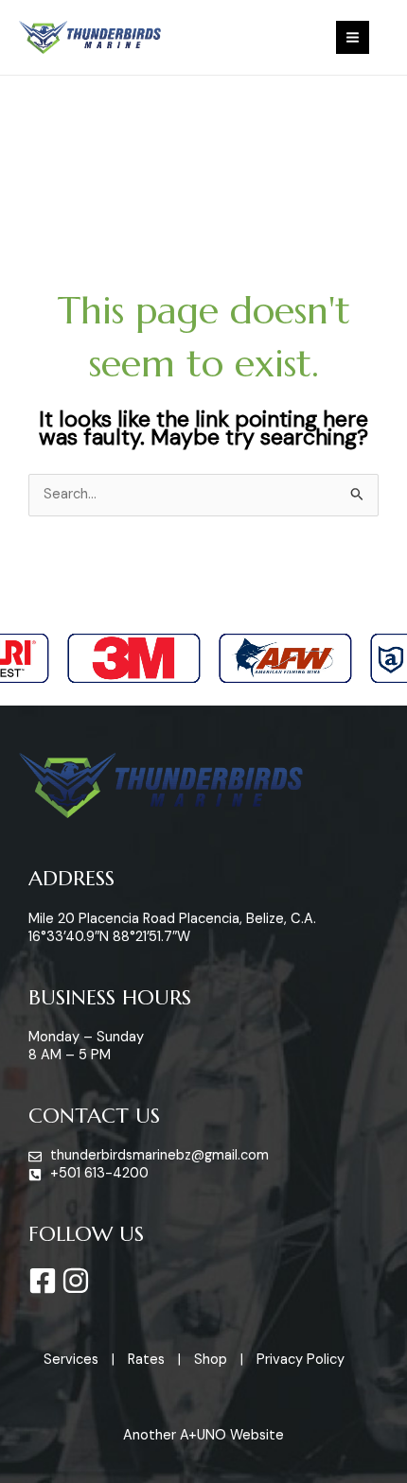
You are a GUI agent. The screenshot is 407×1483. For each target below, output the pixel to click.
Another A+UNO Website (203, 1435)
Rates (146, 1360)
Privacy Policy (301, 1360)
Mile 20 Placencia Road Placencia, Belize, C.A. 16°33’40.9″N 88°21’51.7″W (172, 928)
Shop (210, 1360)
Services (71, 1360)
